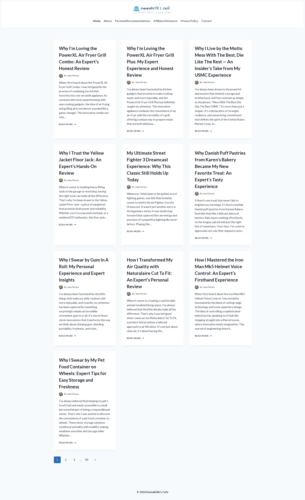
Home (97, 21)
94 (86, 459)
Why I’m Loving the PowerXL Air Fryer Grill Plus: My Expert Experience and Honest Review (150, 62)
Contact (206, 21)
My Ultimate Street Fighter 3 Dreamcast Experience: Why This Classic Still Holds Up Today (149, 166)
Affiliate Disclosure (166, 21)
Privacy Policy (189, 21)
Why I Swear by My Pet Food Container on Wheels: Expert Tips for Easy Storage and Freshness (82, 373)
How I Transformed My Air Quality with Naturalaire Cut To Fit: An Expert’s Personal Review (150, 273)
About (108, 21)
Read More (67, 124)
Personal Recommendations (132, 21)
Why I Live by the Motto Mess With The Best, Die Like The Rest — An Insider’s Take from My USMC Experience (219, 62)
